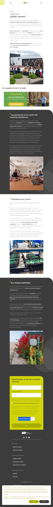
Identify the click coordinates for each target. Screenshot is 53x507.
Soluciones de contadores (19, 465)
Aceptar (33, 501)
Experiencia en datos (18, 461)
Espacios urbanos (17, 447)
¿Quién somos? (16, 485)
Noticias (15, 473)
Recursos (15, 476)
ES (40, 3)
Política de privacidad (23, 408)
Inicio (12, 11)
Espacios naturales (17, 450)
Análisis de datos (17, 458)
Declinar (44, 501)
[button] (11, 3)
